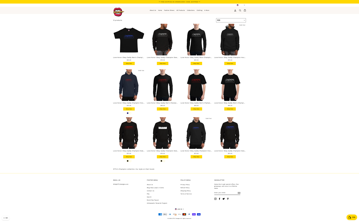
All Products (181, 10)
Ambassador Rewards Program (157, 203)
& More (206, 10)
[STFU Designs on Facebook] (219, 199)
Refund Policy (185, 187)
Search (149, 197)
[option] (179, 2)
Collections (190, 10)
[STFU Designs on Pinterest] (228, 199)
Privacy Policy (185, 184)
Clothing (199, 10)
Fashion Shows (169, 10)
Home (160, 10)
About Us (153, 10)
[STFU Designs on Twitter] (224, 199)
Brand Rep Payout (153, 200)
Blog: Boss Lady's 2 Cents (155, 187)
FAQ (148, 194)
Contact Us (150, 190)
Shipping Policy (186, 190)
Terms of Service (186, 194)
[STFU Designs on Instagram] (215, 199)
